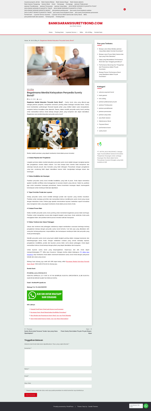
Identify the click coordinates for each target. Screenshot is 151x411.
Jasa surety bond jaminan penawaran (86, 12)
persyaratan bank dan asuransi (34, 17)
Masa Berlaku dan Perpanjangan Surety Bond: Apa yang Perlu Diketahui (50, 315)
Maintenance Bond (105, 121)
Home (53, 4)
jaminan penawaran (105, 111)
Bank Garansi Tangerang (32, 4)
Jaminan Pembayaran (105, 105)
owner (40, 99)
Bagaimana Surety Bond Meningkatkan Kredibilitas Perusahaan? (48, 312)
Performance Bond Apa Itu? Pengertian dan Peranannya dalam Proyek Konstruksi (111, 67)
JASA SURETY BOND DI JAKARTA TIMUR (37, 12)
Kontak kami (28, 14)
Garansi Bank (46, 4)
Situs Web (27, 383)
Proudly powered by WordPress (63, 406)
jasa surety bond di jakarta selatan (80, 10)
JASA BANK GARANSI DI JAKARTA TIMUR (38, 8)
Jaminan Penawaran (46, 6)
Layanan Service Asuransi (42, 14)
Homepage (60, 4)
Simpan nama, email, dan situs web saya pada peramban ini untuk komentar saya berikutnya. (55, 390)
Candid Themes (93, 406)
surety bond (102, 131)
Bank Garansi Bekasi (47, 2)
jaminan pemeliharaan (106, 108)
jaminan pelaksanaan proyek (108, 102)
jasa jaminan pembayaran (60, 10)
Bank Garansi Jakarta (76, 2)
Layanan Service (71, 32)
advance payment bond (106, 92)
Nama (26, 369)
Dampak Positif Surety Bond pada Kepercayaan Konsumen (46, 309)
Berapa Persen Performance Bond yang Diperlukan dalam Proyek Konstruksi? (110, 74)
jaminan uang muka (105, 115)
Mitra (85, 14)
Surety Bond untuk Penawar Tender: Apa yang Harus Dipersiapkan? (49, 318)
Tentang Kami (60, 17)
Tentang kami (49, 17)
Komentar (27, 348)
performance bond (105, 127)
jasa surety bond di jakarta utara (63, 12)
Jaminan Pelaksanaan (81, 4)
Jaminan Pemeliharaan (31, 6)
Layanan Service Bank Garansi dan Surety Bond (67, 14)
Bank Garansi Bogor (62, 2)
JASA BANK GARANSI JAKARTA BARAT (37, 10)
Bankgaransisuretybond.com (76, 23)
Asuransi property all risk (32, 2)
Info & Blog (88, 32)
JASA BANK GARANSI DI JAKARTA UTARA (68, 8)
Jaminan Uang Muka (60, 6)
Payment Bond (103, 124)
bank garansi (103, 95)
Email (26, 376)
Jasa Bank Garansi (104, 118)
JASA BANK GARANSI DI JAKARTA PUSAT (83, 6)
